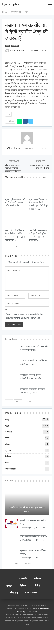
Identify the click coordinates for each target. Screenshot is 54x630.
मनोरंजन (37, 578)
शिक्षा (7, 463)
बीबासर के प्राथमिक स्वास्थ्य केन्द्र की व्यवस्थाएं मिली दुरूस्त (13, 168)
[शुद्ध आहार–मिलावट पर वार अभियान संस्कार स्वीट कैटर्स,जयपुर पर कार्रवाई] (11, 553)
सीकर (7, 438)
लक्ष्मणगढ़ (8, 432)
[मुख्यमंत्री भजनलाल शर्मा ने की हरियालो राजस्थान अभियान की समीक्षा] (15, 189)
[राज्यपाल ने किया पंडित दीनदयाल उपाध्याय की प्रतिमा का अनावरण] (11, 392)
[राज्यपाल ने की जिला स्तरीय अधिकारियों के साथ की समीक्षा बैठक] (11, 378)
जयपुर (6, 183)
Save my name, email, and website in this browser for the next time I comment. (24, 316)
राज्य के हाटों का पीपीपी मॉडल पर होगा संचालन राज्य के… (27, 509)
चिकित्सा (8, 457)
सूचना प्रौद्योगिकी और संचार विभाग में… (34, 536)
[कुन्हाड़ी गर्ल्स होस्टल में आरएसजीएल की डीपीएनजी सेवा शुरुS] (11, 523)
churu (7, 444)
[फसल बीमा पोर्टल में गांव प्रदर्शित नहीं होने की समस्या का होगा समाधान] (11, 364)
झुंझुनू (7, 46)
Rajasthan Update (10, 4)
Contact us (31, 593)
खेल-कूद (14, 593)
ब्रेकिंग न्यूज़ (15, 46)
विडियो (37, 585)
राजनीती (23, 578)
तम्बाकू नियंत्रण (10, 469)
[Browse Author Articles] (27, 138)
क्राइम (9, 585)
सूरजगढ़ (8, 450)
